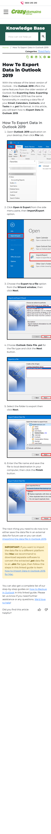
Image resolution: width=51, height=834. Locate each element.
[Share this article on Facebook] (31, 57)
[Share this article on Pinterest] (44, 57)
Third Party (44, 51)
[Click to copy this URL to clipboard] (27, 57)
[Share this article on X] (40, 57)
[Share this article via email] (48, 57)
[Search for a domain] (43, 3)
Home (5, 47)
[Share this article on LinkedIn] (36, 57)
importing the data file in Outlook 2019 (24, 539)
